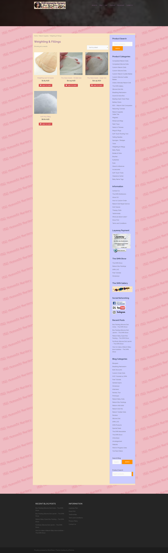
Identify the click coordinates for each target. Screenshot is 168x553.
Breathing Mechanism (119, 92)
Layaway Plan (73, 508)
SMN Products (117, 425)
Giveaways (115, 276)
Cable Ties (115, 114)
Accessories (116, 169)
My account (120, 5)
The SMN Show (117, 263)
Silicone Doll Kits (117, 89)
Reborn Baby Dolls (118, 399)
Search (117, 48)
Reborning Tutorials (118, 109)
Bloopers (115, 363)
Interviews (115, 389)
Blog (101, 5)
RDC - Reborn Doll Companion (122, 105)
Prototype (115, 396)
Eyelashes (115, 160)
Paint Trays (116, 124)
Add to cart (46, 85)
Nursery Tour (116, 392)
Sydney (63, 550)
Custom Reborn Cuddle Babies (122, 74)
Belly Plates (116, 150)
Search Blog (116, 458)
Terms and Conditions (119, 223)
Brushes (115, 156)
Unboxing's (115, 438)
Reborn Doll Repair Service (121, 204)
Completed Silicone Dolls (120, 64)
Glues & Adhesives (118, 166)
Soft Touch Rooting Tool (120, 134)
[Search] (132, 474)
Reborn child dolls (118, 405)
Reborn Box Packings (119, 266)
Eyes (113, 163)
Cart (106, 5)
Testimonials (116, 213)
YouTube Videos (117, 451)
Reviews (115, 415)
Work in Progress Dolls (119, 448)
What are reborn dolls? (119, 217)
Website (115, 444)
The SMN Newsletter (119, 431)
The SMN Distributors (119, 194)
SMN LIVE (115, 269)
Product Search (117, 470)
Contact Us (129, 5)
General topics (117, 383)
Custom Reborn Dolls (119, 67)
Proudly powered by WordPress (44, 550)
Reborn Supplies (43, 36)
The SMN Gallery (117, 86)
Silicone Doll (116, 418)
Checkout (112, 5)
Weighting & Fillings (118, 147)
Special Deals (116, 428)
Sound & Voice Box (118, 96)
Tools (114, 143)
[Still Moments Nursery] (50, 5)
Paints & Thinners (117, 127)
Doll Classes (116, 207)
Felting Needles (117, 137)
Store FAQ (115, 220)
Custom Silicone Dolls (119, 71)
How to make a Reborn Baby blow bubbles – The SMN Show (121, 349)
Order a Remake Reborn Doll (121, 83)
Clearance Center (117, 176)
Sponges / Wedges (118, 140)
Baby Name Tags (118, 179)
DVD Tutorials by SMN (119, 376)
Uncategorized (117, 441)
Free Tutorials (116, 273)
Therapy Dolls (116, 210)
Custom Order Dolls (118, 373)
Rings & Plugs (116, 130)
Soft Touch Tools (117, 173)
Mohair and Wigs (117, 121)
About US (94, 5)
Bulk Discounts (117, 370)
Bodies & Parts (117, 153)
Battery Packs (116, 102)
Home (36, 36)
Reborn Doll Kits (117, 409)
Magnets (115, 117)
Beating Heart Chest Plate (120, 99)
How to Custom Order (119, 200)
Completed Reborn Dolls (120, 61)
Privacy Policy (73, 521)
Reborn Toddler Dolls (119, 412)
